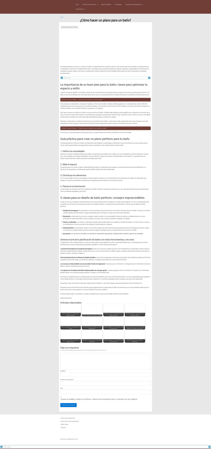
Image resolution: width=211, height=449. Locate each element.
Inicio (77, 4)
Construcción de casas (89, 4)
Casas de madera (106, 4)
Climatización (79, 9)
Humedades (118, 4)
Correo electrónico (67, 379)
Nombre (63, 371)
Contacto (63, 427)
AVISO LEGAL (64, 424)
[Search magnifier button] (149, 78)
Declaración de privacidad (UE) (70, 421)
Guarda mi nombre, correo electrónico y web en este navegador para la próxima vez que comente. (99, 399)
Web (61, 388)
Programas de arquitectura (133, 4)
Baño (61, 17)
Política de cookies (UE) (68, 418)
